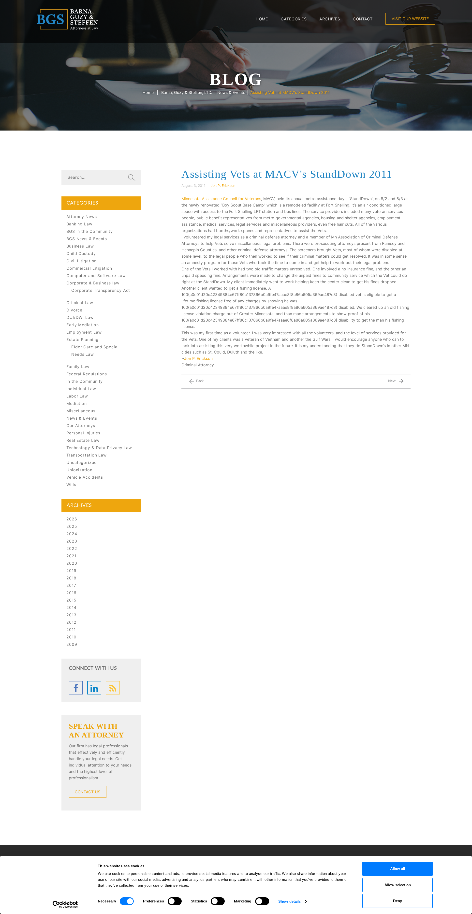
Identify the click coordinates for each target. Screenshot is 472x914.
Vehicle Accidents (84, 477)
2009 (71, 644)
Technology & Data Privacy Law (99, 447)
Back (200, 381)
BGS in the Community (89, 231)
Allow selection (397, 885)
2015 (71, 600)
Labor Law (77, 396)
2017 (71, 585)
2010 (71, 636)
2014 (71, 607)
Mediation (76, 403)
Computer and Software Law (96, 275)
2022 (71, 548)
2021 (71, 555)
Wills (71, 484)
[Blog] (113, 687)
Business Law (80, 246)
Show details (289, 901)
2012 (71, 622)
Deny (397, 901)
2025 (71, 526)
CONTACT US (87, 791)
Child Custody (81, 253)
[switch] (175, 901)
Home (262, 18)
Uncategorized (81, 462)
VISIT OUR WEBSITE (410, 18)
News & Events (231, 92)
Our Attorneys (80, 425)
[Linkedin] (94, 687)
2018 (71, 577)
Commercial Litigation (89, 268)
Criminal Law (79, 302)
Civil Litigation (81, 260)
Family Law (77, 366)
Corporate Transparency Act (100, 290)
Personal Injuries (83, 432)
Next (392, 381)
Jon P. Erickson (198, 358)
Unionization (79, 469)
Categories (294, 18)
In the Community (84, 381)
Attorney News (81, 216)
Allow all (397, 869)
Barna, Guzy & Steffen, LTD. (186, 92)
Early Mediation (82, 324)
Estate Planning (82, 339)
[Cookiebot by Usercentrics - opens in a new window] (65, 904)
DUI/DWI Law (80, 317)
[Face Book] (76, 687)
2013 (71, 614)
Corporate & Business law (92, 282)
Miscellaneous (80, 410)
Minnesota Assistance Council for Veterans (221, 198)
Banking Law (79, 223)
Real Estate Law (83, 440)
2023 (71, 541)
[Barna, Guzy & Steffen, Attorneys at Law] (67, 18)
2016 (71, 592)
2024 (71, 533)
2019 (71, 570)
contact (363, 18)
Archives (329, 18)
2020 (71, 563)
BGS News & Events (86, 238)
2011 (71, 629)
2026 (71, 518)
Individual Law (81, 388)
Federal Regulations (86, 373)
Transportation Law (86, 455)
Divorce (74, 310)
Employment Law (84, 332)
